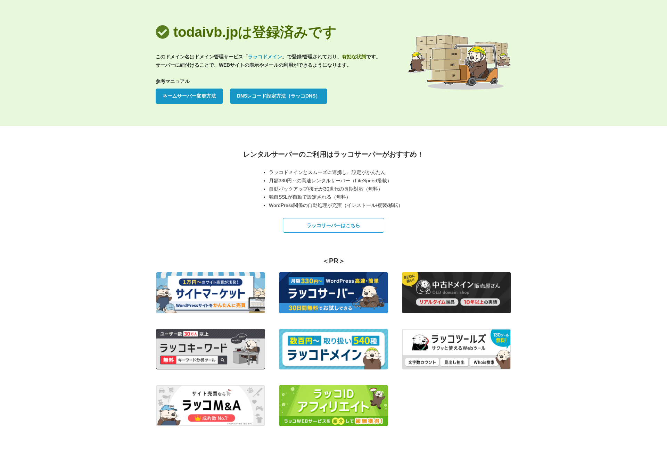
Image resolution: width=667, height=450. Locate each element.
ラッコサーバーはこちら (333, 225)
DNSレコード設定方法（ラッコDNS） (278, 96)
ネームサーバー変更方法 (189, 96)
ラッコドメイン (265, 56)
